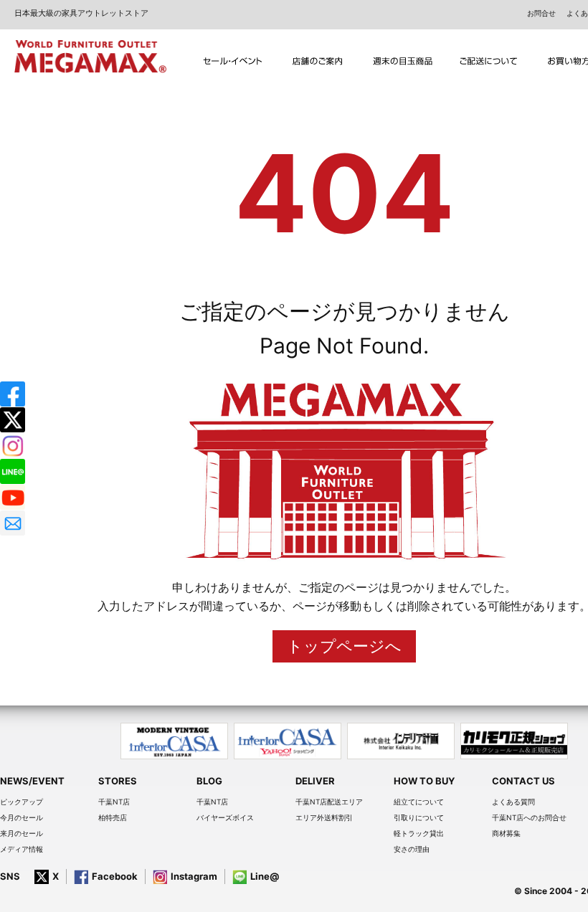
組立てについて (419, 801)
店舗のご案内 (318, 61)
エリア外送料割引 (324, 817)
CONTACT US (523, 781)
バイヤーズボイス (225, 817)
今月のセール (21, 817)
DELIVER (315, 781)
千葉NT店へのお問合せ (529, 817)
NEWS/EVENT (32, 781)
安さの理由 (412, 849)
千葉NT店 (114, 801)
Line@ (264, 876)
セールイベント (232, 61)
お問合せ (541, 13)
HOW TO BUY (424, 781)
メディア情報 (21, 849)
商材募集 (506, 833)
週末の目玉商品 (403, 61)
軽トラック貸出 (419, 833)
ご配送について (488, 61)
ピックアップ (21, 801)
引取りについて (419, 817)
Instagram (194, 876)
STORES (117, 781)
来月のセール (21, 833)
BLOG (209, 781)
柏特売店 (112, 817)
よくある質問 (513, 801)
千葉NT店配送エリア (329, 801)
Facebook (115, 876)
